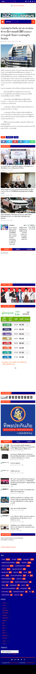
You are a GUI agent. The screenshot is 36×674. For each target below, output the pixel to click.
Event (3, 585)
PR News (14, 559)
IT (28, 575)
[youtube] (30, 1)
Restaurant (23, 588)
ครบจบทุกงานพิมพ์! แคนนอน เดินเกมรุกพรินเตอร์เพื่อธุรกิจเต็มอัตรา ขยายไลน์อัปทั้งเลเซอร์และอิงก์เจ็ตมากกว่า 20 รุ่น (22, 456)
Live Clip (16, 595)
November (5, 612)
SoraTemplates (29, 662)
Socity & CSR (5, 566)
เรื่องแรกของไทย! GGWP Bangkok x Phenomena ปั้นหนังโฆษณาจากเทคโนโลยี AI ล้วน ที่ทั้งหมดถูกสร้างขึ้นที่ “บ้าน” (22, 447)
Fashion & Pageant (18, 591)
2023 (4, 641)
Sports (4, 569)
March (4, 633)
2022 (4, 643)
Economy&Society (20, 566)
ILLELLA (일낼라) (15, 463)
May (3, 628)
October (4, 615)
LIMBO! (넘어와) (15, 471)
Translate (14, 654)
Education (5, 572)
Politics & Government (9, 588)
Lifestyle (19, 578)
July (3, 623)
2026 (4, 603)
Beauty (23, 585)
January (4, 638)
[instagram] (34, 1)
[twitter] (28, 1)
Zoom (16, 137)
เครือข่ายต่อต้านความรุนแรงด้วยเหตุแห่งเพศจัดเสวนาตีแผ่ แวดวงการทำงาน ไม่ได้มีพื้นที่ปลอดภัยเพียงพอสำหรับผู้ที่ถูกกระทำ (17, 191)
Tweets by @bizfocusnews (8, 547)
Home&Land (13, 585)
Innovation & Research (8, 562)
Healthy (15, 572)
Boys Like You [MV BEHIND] (18, 508)
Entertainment (6, 578)
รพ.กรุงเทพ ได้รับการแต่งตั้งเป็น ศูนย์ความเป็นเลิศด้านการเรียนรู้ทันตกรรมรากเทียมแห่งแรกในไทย (17, 167)
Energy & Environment (21, 582)
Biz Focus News (14, 662)
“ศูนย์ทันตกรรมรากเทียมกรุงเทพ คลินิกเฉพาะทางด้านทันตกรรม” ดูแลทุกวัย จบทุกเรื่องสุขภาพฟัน (22, 527)
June (3, 625)
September (5, 618)
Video (3, 575)
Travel (25, 572)
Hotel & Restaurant (16, 575)
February (5, 635)
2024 (4, 608)
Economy (24, 562)
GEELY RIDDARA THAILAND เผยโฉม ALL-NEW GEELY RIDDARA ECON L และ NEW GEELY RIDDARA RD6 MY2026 (16, 216)
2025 (4, 605)
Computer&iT (5, 582)
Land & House (5, 595)
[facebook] (26, 1)
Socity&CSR (5, 591)
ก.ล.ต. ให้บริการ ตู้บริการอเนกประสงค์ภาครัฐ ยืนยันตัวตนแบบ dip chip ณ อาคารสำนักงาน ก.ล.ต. (22, 518)
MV (30, 591)
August (4, 620)
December (5, 610)
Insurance (9, 137)
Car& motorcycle (17, 569)
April (3, 630)
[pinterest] (33, 1)
